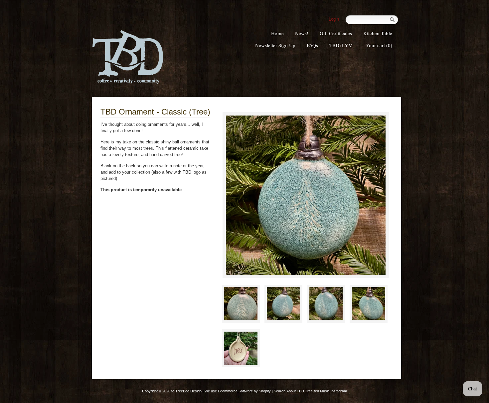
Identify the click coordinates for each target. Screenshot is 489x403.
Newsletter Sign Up (275, 45)
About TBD (295, 391)
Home (277, 33)
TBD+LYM (341, 45)
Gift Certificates (336, 33)
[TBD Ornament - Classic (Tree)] (306, 195)
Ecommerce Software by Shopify (244, 391)
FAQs (312, 45)
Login (334, 19)
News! (301, 33)
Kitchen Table (377, 33)
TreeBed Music (317, 391)
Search (279, 391)
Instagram (339, 391)
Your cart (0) (379, 45)
